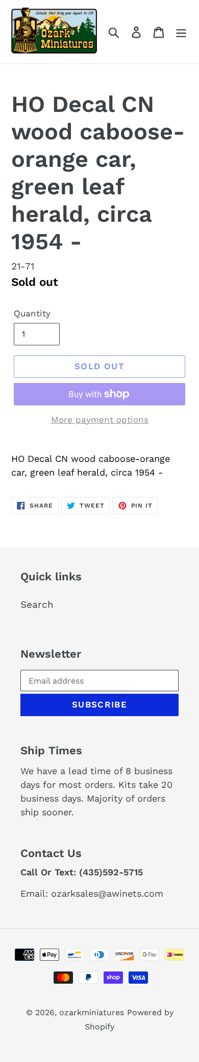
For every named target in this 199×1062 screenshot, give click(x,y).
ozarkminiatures (91, 1012)
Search (37, 604)
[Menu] (181, 31)
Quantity (32, 313)
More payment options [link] (99, 420)
